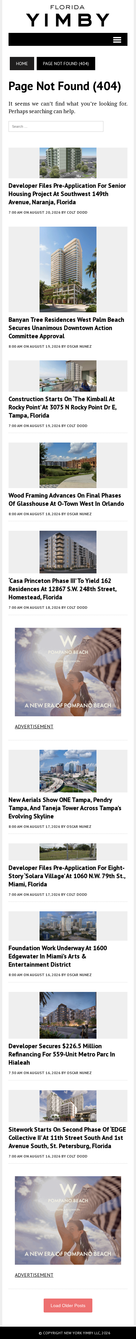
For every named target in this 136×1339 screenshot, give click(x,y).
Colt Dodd (77, 212)
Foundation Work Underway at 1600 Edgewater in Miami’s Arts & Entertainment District (58, 956)
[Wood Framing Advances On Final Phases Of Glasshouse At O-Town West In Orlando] (68, 484)
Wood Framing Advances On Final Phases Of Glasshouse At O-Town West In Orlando (66, 499)
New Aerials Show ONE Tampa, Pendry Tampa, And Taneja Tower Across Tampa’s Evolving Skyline (65, 808)
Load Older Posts (68, 1305)
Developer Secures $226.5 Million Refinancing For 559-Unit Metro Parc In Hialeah (62, 1054)
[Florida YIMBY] (68, 16)
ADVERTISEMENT (34, 726)
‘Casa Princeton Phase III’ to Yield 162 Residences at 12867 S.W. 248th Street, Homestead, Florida (62, 589)
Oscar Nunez (79, 346)
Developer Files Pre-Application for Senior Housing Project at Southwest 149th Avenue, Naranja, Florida (67, 193)
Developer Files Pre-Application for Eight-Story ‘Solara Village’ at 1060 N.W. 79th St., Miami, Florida (67, 876)
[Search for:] (56, 125)
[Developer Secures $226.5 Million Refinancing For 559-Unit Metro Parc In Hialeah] (68, 1034)
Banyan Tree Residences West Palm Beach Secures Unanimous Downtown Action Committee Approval (66, 327)
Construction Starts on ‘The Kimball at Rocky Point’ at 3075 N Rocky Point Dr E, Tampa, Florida (62, 407)
